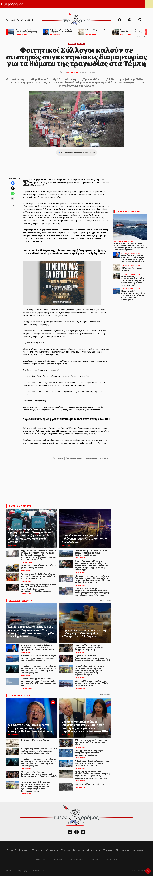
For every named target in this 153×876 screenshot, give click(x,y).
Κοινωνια (72, 44)
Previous (6, 32)
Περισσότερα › (142, 36)
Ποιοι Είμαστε (41, 859)
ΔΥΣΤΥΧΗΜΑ (58, 459)
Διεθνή (66, 850)
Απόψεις (25, 850)
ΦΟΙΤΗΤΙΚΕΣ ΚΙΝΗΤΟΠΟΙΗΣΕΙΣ (97, 459)
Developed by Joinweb (139, 870)
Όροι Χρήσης (57, 859)
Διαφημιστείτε (112, 859)
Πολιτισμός (95, 850)
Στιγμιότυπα (124, 850)
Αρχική (12, 850)
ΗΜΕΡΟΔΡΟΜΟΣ (72, 72)
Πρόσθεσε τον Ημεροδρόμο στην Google (78, 152)
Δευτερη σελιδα (19, 695)
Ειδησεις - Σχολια (20, 600)
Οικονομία (53, 850)
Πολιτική (39, 850)
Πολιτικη (81, 44)
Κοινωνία (79, 850)
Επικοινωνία (95, 859)
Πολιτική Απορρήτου (76, 859)
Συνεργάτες (141, 850)
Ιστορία (109, 850)
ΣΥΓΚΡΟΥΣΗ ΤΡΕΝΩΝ (74, 459)
